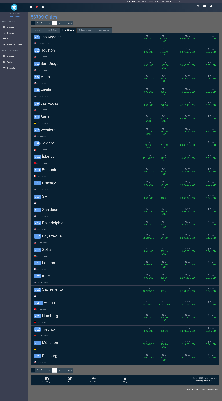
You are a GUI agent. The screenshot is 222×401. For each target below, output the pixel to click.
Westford (48, 130)
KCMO (48, 276)
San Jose (50, 209)
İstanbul (49, 156)
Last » (69, 23)
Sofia (46, 249)
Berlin (45, 116)
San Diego (49, 63)
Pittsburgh (50, 356)
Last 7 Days (52, 30)
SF (44, 196)
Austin (45, 90)
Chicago (49, 183)
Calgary (47, 143)
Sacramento (52, 289)
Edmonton (50, 170)
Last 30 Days (68, 30)
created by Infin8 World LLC (206, 381)
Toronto (48, 329)
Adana (49, 302)
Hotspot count (103, 30)
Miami (45, 77)
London (48, 263)
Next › (61, 23)
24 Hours (37, 30)
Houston (47, 50)
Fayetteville (52, 236)
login (11, 16)
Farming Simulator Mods (209, 389)
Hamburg (50, 316)
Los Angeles (51, 37)
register (18, 16)
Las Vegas (49, 103)
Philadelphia (52, 223)
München (50, 342)
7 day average (85, 30)
